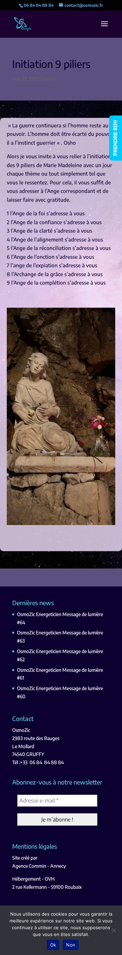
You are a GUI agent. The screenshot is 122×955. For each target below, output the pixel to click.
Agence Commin (29, 866)
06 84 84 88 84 (46, 762)
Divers (48, 79)
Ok (53, 945)
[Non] (113, 930)
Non (70, 945)
